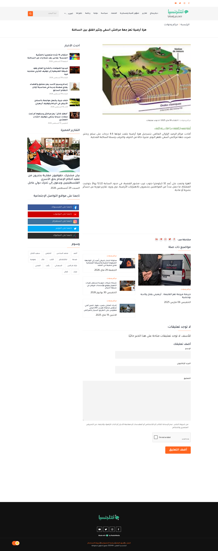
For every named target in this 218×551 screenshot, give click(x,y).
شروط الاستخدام (93, 543)
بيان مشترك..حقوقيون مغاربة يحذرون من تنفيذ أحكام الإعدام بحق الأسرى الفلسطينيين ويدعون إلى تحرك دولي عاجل (54, 179)
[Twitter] (180, 3)
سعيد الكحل (35, 253)
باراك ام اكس (72, 266)
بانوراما (79, 13)
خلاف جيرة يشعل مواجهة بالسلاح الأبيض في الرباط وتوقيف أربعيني (51, 102)
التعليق (187, 379)
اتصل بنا (128, 543)
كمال (66, 272)
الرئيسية (185, 25)
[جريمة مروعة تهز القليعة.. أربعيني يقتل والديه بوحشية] (164, 270)
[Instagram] (184, 3)
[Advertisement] (137, 160)
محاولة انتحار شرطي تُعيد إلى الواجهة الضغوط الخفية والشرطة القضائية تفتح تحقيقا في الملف (101, 263)
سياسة (104, 13)
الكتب (52, 260)
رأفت (47, 266)
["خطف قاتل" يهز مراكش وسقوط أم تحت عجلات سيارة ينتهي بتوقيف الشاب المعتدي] (75, 117)
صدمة (74, 260)
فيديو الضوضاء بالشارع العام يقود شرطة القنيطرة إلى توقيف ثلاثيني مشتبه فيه (47, 71)
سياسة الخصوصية (108, 543)
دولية (95, 13)
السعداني (58, 266)
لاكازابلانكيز (63, 260)
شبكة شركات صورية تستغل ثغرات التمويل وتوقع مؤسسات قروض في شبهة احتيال (101, 285)
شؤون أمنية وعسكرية (129, 13)
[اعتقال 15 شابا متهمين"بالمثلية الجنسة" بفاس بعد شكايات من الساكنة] (75, 58)
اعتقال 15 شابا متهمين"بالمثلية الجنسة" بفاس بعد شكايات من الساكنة (48, 56)
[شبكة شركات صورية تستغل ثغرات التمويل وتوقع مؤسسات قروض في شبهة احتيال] (127, 286)
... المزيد (69, 14)
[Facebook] (189, 3)
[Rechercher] (30, 13)
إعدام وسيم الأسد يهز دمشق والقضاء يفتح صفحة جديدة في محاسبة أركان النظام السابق (49, 87)
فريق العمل (119, 543)
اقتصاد (114, 13)
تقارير (144, 13)
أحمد (75, 253)
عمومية (33, 260)
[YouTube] (176, 3)
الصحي (37, 266)
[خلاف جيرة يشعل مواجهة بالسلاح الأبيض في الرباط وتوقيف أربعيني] (75, 104)
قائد (42, 260)
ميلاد (75, 272)
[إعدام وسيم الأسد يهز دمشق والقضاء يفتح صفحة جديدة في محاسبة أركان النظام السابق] (75, 87)
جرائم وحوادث (171, 25)
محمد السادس (62, 253)
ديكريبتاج (154, 13)
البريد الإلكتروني (184, 364)
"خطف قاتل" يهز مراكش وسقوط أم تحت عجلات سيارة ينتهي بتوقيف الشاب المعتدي (48, 117)
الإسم (188, 349)
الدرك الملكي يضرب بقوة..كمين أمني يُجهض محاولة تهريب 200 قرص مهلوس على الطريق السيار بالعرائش (100, 308)
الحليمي (48, 253)
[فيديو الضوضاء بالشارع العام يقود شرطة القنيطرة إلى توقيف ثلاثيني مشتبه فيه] (75, 71)
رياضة (87, 13)
